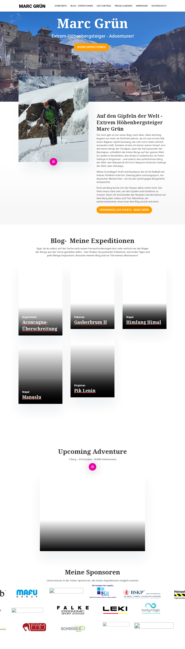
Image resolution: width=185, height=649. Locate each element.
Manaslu (31, 397)
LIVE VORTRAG (104, 6)
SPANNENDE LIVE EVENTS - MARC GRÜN (124, 209)
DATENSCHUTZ (158, 6)
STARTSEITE (61, 6)
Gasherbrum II (90, 322)
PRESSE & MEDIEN (123, 6)
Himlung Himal (143, 322)
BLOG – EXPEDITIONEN (82, 6)
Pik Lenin (85, 390)
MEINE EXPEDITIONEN (91, 47)
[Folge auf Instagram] (53, 162)
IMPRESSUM (142, 6)
